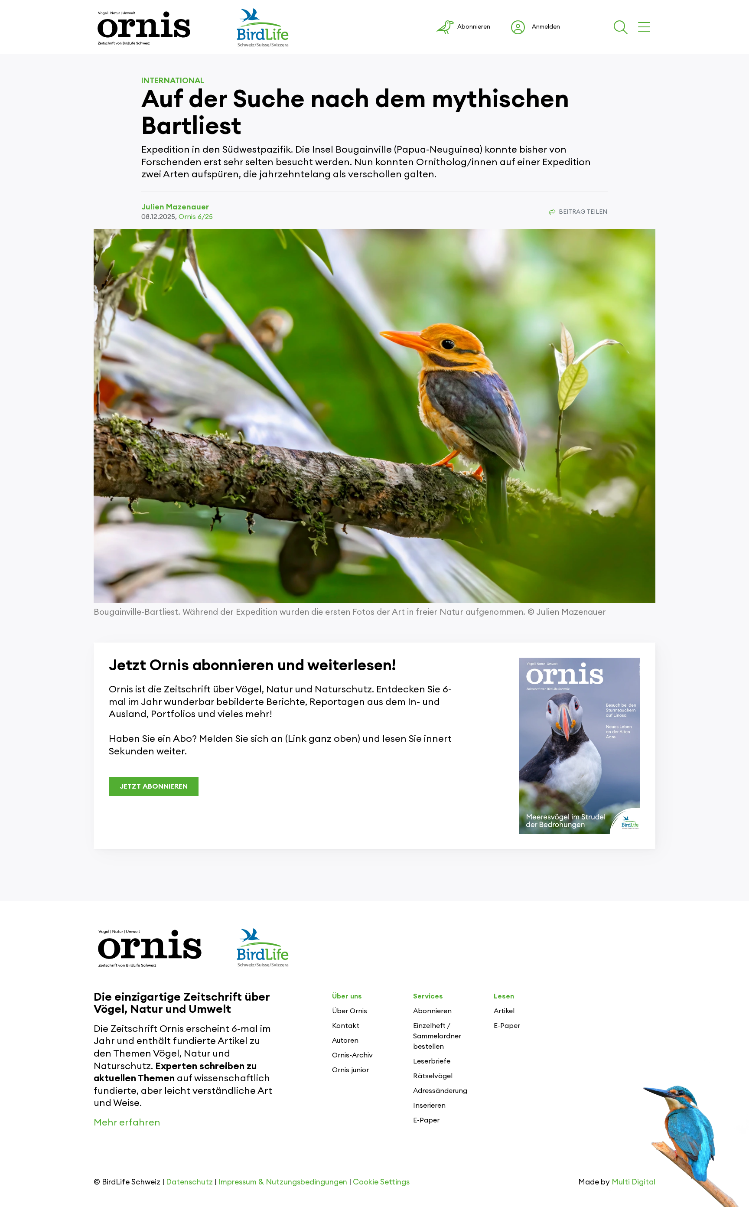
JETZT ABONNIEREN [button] (154, 786)
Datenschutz (189, 1182)
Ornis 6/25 (196, 216)
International (173, 81)
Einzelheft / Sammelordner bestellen (437, 1036)
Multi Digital (633, 1182)
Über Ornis (349, 1011)
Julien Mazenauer (175, 207)
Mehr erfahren (127, 1122)
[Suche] (622, 27)
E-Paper (426, 1120)
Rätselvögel (433, 1076)
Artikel (504, 1011)
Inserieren (429, 1105)
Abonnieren (432, 1011)
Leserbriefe (431, 1061)
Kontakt (345, 1025)
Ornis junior (350, 1070)
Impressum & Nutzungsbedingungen (282, 1182)
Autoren (345, 1040)
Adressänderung (440, 1090)
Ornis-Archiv (352, 1055)
